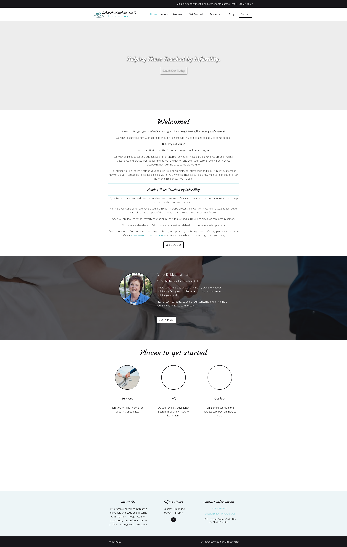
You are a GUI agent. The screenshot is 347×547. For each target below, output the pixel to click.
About (164, 14)
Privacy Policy (114, 541)
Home (153, 14)
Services (177, 14)
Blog (231, 14)
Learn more (166, 319)
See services (173, 244)
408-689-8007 (138, 235)
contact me (156, 235)
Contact (245, 14)
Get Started (196, 14)
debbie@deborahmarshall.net (220, 513)
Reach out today (173, 70)
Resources (216, 14)
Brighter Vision (232, 541)
